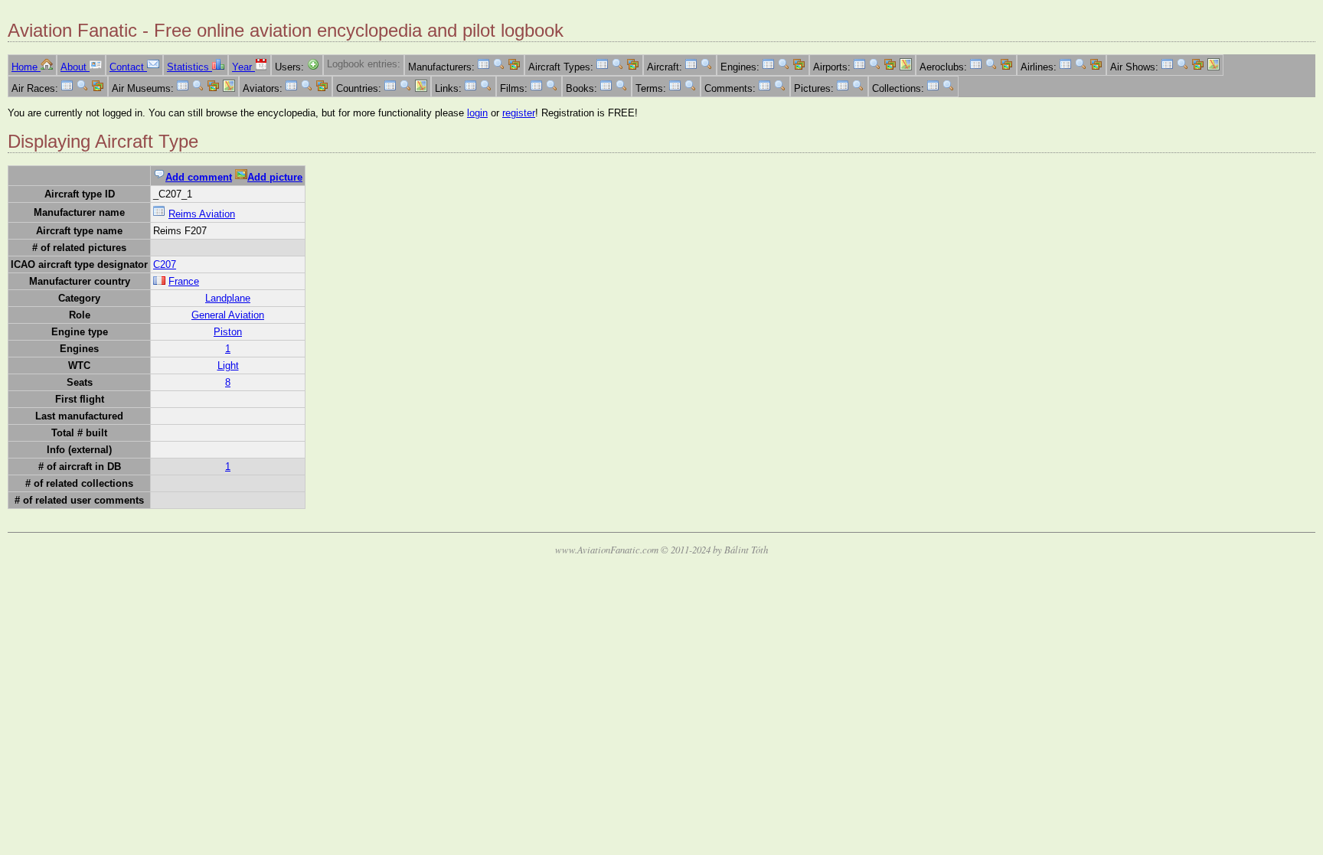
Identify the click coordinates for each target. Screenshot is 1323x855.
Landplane (227, 298)
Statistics (189, 67)
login (477, 113)
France (183, 281)
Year (243, 67)
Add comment (198, 177)
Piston (228, 332)
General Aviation (227, 315)
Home (26, 67)
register (518, 113)
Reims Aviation (201, 214)
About (75, 67)
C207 (164, 264)
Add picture (274, 177)
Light (228, 365)
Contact (128, 67)
